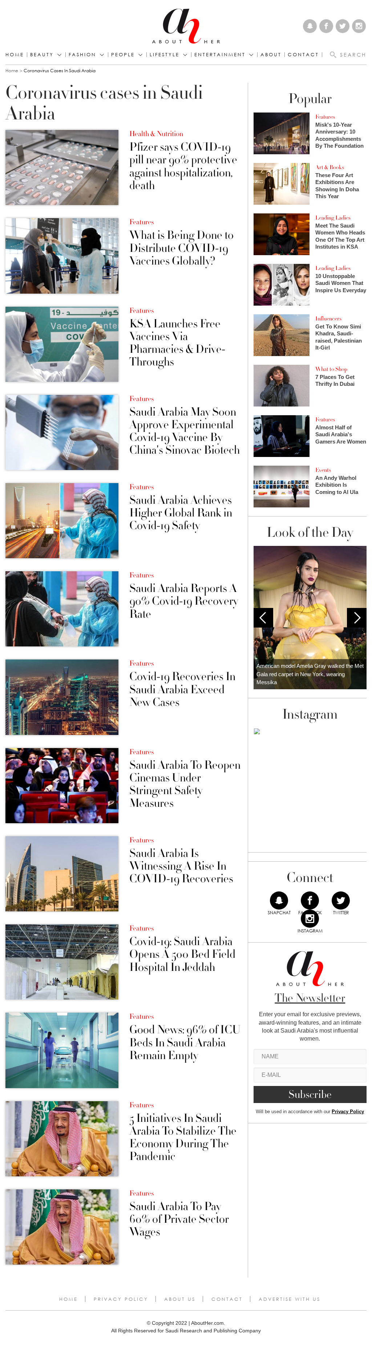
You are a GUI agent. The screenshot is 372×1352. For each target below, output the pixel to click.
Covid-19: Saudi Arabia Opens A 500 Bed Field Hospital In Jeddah (182, 954)
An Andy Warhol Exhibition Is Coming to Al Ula (336, 485)
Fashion (82, 54)
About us (179, 1299)
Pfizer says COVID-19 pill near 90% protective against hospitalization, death (183, 166)
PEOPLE (123, 54)
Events (323, 470)
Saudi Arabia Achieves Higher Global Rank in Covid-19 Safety (180, 513)
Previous (263, 618)
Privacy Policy (348, 1111)
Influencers (328, 318)
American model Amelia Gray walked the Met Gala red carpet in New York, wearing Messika (310, 674)
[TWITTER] (341, 900)
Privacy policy (121, 1299)
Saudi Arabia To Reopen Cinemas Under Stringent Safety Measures (184, 784)
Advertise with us (289, 1299)
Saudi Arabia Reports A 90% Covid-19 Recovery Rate (183, 601)
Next (357, 618)
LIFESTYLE (164, 54)
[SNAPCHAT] (279, 900)
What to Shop (331, 369)
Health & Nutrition (156, 134)
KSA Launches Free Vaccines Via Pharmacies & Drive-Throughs (177, 343)
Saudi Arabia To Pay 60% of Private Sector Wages (179, 1219)
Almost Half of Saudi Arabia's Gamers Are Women (340, 434)
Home (14, 54)
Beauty (42, 54)
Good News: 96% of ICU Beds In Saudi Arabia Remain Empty (184, 1043)
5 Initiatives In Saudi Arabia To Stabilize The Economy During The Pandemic (182, 1137)
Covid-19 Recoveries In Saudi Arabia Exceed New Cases (182, 689)
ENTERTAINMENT (220, 54)
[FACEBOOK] (310, 900)
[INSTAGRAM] (310, 919)
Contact (227, 1299)
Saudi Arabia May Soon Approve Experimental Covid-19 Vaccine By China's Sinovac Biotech (184, 431)
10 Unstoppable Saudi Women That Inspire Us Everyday (340, 283)
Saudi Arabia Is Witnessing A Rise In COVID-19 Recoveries (181, 866)
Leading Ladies (333, 217)
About (271, 54)
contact (303, 54)
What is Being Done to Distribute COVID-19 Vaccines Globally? (181, 248)
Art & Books (329, 167)
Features (141, 222)
